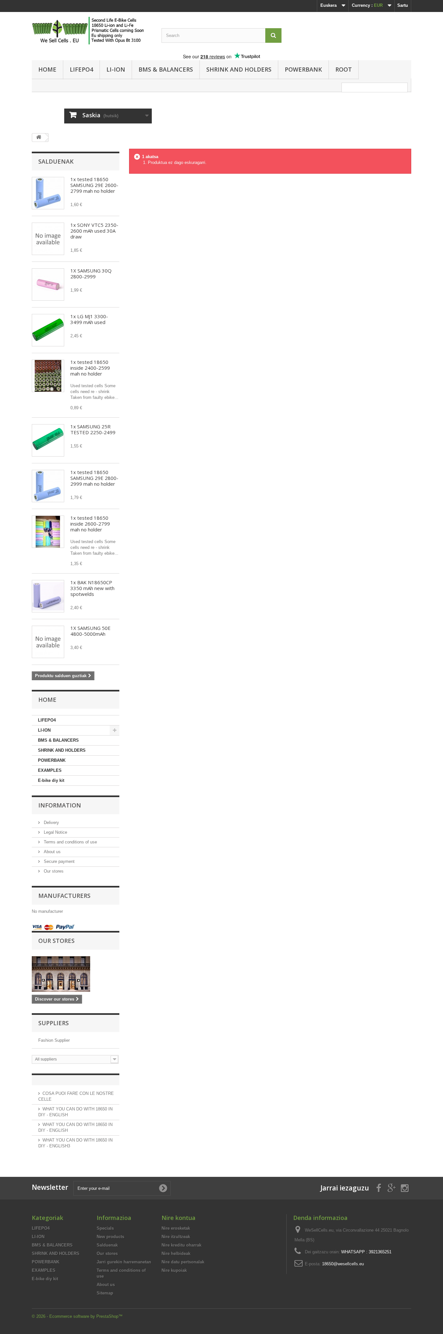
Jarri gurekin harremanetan (124, 1261)
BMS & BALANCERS (165, 69)
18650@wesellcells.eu (343, 1263)
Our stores (53, 871)
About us (51, 851)
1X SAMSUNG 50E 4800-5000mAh (90, 631)
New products (110, 1236)
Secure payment (58, 861)
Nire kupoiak (174, 1270)
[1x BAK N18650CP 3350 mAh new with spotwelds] (48, 596)
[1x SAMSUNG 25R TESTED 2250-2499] (48, 440)
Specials (105, 1228)
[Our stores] (75, 974)
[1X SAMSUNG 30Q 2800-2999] (48, 284)
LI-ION (115, 69)
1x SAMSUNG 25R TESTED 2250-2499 (92, 429)
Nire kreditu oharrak (181, 1245)
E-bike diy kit (51, 780)
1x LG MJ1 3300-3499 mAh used (89, 319)
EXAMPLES (50, 770)
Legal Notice (54, 832)
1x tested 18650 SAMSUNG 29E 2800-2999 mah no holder (94, 478)
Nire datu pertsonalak (183, 1261)
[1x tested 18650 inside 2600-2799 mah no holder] (48, 532)
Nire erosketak (176, 1228)
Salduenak (56, 161)
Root (343, 69)
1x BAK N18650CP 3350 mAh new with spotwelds (92, 588)
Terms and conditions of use (69, 842)
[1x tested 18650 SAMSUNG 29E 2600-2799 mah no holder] (48, 193)
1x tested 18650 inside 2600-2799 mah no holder (90, 524)
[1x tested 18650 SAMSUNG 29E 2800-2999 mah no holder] (48, 486)
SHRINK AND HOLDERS (238, 69)
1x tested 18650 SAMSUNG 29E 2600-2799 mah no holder (94, 185)
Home (47, 69)
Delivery (50, 822)
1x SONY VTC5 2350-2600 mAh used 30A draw (94, 231)
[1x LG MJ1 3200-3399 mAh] (48, 330)
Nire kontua (179, 1218)
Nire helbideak (176, 1253)
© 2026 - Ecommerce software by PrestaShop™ (77, 1316)
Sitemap (105, 1293)
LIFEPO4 (81, 69)
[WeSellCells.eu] (92, 30)
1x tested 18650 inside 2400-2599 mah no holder (90, 368)
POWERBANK (303, 69)
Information (59, 805)
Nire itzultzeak (176, 1236)
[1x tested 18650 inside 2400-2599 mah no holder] (48, 376)
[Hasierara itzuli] (38, 137)
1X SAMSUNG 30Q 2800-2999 (91, 273)
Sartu (402, 5)
